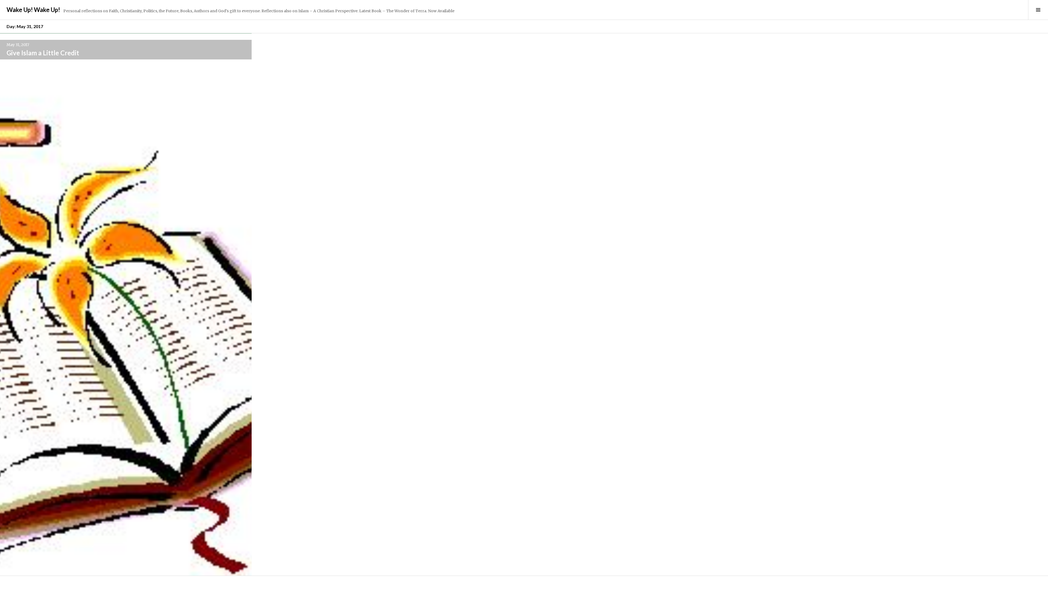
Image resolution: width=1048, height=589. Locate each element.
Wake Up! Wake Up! (33, 9)
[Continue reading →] (126, 304)
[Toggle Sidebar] (1038, 10)
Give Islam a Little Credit (43, 53)
